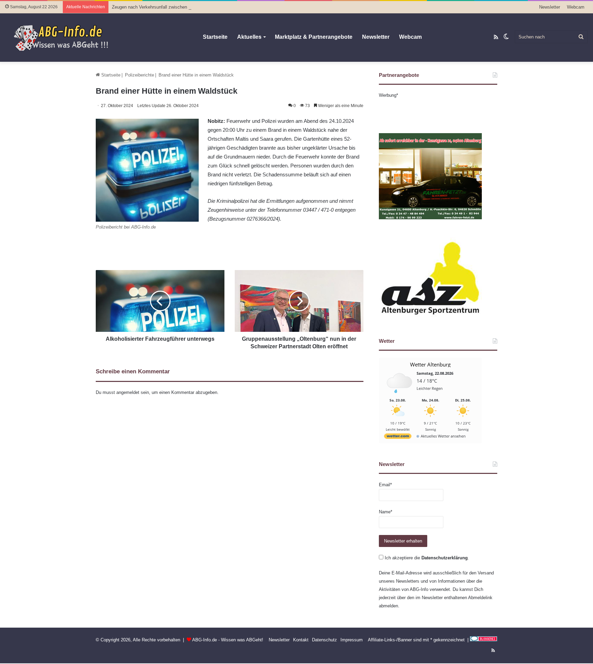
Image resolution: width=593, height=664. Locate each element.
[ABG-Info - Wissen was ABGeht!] (65, 37)
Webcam (575, 7)
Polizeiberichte (139, 75)
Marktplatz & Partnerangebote (313, 37)
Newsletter (549, 7)
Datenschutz (324, 639)
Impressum (351, 639)
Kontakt (301, 639)
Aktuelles (249, 37)
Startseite (215, 37)
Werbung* (388, 95)
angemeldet (127, 392)
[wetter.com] (397, 437)
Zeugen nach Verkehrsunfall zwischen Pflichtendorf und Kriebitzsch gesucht (187, 7)
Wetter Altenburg (430, 364)
